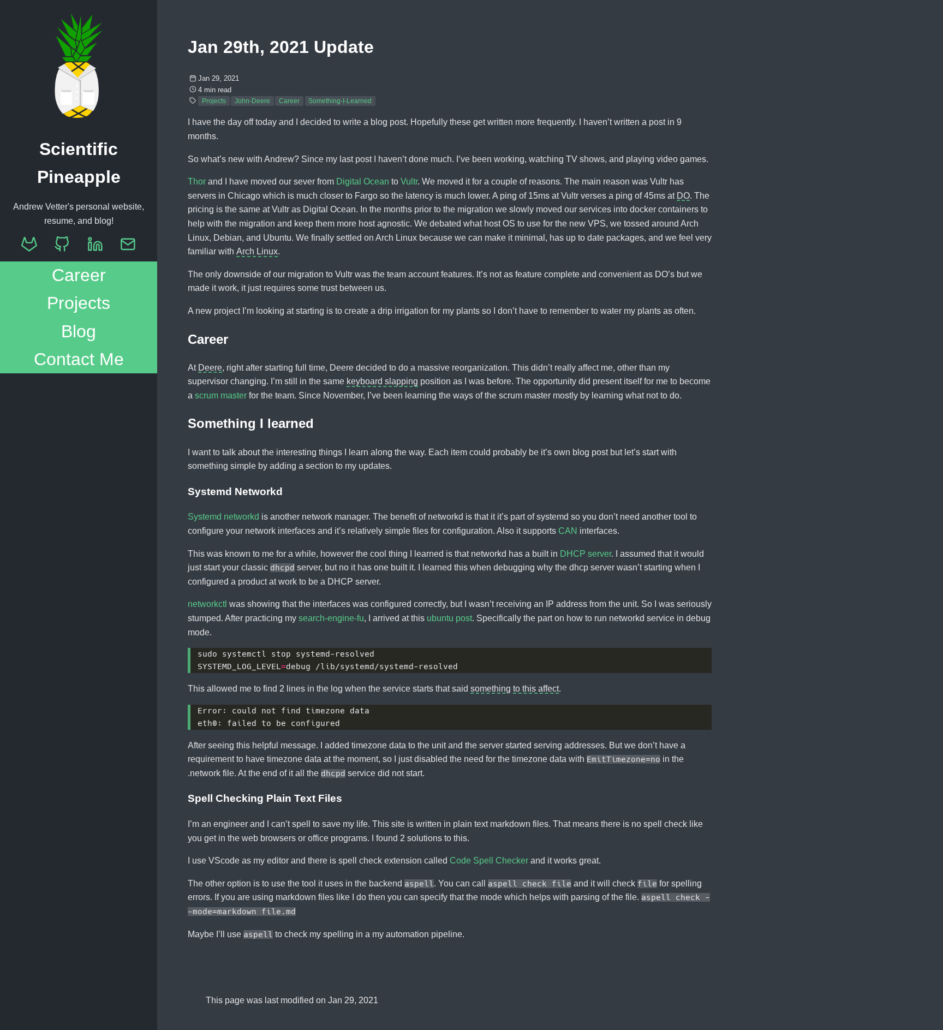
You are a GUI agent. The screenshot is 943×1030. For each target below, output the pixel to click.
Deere (210, 369)
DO (683, 197)
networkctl (207, 604)
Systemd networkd (223, 516)
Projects (78, 303)
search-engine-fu (331, 618)
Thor (197, 181)
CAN (567, 530)
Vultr (409, 181)
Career (79, 275)
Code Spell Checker (489, 860)
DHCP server (585, 553)
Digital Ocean (362, 181)
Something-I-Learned (340, 101)
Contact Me (79, 359)
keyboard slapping (382, 383)
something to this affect (514, 690)
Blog (78, 331)
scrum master (221, 395)
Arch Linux (257, 253)
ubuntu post (449, 618)
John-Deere (252, 101)
